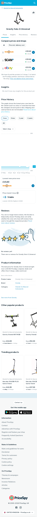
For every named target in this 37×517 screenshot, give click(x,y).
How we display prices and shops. (22, 79)
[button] (4, 45)
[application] (18, 153)
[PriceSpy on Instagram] (20, 507)
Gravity (17, 283)
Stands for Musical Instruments (13, 8)
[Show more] (3, 52)
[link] (12, 327)
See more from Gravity (9, 297)
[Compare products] (33, 12)
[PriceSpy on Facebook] (16, 507)
